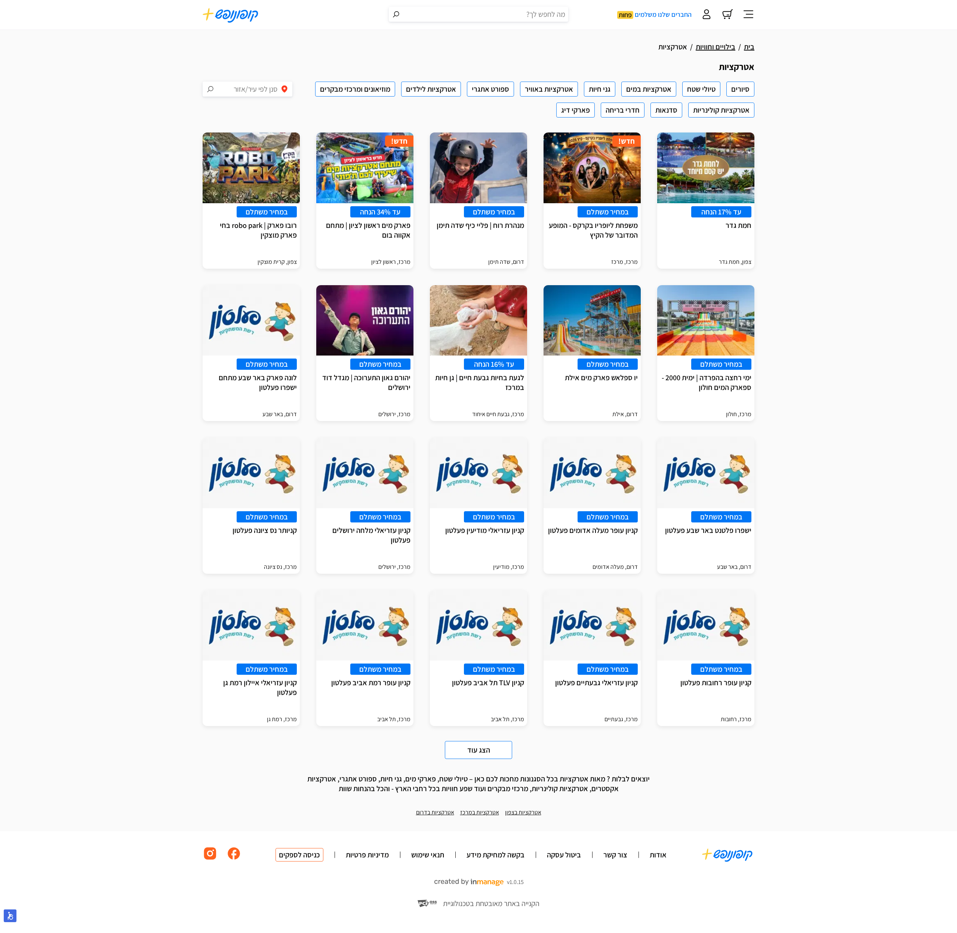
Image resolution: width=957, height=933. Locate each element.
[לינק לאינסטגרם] (210, 859)
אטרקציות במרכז (479, 812)
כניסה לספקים (299, 855)
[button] (10, 915)
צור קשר (615, 855)
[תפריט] (748, 15)
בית (749, 47)
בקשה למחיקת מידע (495, 855)
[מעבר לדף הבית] (231, 15)
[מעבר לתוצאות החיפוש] (396, 14)
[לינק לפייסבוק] (234, 859)
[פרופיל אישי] (707, 15)
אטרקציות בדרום (435, 812)
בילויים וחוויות (715, 47)
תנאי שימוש (427, 855)
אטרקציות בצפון (523, 812)
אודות (658, 855)
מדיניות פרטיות (367, 855)
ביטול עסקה (564, 855)
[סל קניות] (727, 15)
